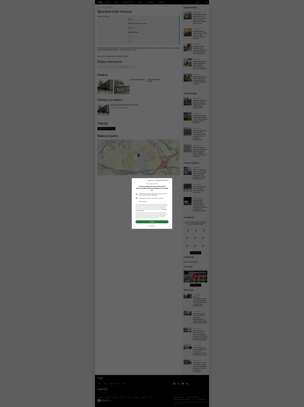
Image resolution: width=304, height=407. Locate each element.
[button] (152, 201)
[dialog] (152, 203)
